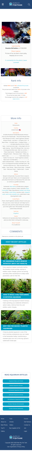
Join (25, 428)
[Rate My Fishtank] (15, 5)
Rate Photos (4, 425)
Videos (11, 425)
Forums (26, 419)
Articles (11, 422)
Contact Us (27, 425)
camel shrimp (12, 192)
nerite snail (8, 194)
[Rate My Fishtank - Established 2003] (16, 437)
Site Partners (27, 422)
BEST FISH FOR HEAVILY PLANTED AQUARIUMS (15, 327)
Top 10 (2, 428)
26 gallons (16, 213)
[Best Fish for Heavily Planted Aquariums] (16, 317)
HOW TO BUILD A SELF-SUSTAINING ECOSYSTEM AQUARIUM (16, 296)
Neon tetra (12, 187)
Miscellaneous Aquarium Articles (16, 399)
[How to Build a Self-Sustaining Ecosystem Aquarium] (16, 286)
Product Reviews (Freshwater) (16, 404)
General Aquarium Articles (16, 386)
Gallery (3, 431)
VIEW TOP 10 (16, 99)
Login (25, 431)
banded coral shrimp (24, 190)
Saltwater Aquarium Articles (16, 395)
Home (2, 419)
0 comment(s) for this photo (13, 60)
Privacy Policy (21, 447)
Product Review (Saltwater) (16, 409)
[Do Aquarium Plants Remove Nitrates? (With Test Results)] (16, 252)
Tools (10, 419)
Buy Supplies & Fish (14, 428)
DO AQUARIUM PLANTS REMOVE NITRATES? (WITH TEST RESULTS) (15, 262)
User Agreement (11, 447)
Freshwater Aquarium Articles (16, 390)
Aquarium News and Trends (16, 381)
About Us (3, 422)
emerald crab (15, 194)
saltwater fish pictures (22, 86)
